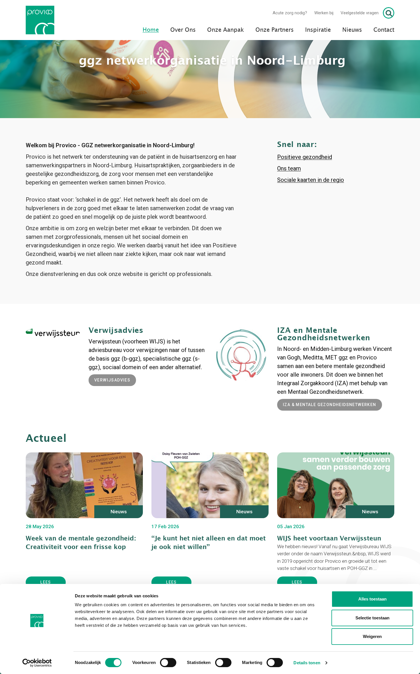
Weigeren (372, 636)
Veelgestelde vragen (360, 12)
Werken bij (323, 12)
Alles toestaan (372, 599)
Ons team (289, 208)
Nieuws (352, 30)
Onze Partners (274, 30)
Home (151, 30)
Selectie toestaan (372, 617)
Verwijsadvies (112, 420)
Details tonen (306, 662)
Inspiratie (318, 30)
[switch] (168, 662)
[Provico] (42, 20)
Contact (383, 30)
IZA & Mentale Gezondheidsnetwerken (329, 444)
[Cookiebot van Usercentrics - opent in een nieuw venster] (37, 663)
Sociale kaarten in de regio (310, 219)
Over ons (183, 30)
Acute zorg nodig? (290, 12)
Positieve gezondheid (304, 197)
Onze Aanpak (225, 30)
